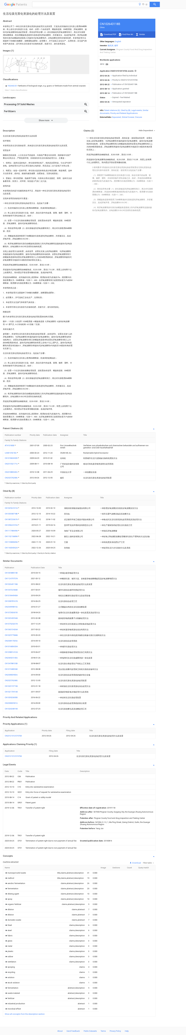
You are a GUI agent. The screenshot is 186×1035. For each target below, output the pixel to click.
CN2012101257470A (13, 736)
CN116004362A (11, 548)
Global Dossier (128, 117)
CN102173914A (11, 692)
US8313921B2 (11, 453)
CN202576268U (11, 478)
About (60, 1031)
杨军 (116, 45)
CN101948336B (11, 669)
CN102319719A (11, 686)
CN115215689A (11, 536)
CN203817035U (11, 641)
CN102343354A (11, 618)
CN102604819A (11, 709)
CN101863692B (11, 458)
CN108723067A (11, 519)
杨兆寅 (110, 45)
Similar (142, 34)
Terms (103, 1031)
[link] (45, 85)
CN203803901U (11, 703)
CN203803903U (11, 675)
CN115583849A (11, 542)
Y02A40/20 (12, 86)
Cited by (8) (125, 110)
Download (136, 863)
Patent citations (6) (112, 110)
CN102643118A (11, 584)
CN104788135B (11, 663)
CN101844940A (11, 595)
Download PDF (109, 34)
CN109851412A (11, 652)
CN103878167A (11, 601)
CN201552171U (11, 464)
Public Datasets (90, 1031)
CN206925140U (11, 658)
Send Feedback (73, 1031)
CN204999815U (11, 607)
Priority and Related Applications (124, 113)
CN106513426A (11, 629)
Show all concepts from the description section (25, 1014)
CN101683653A (11, 646)
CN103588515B (11, 573)
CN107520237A (11, 624)
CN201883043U (11, 472)
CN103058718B (11, 514)
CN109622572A (11, 525)
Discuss (138, 117)
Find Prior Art (127, 34)
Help (127, 1031)
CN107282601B (11, 612)
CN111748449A (11, 531)
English (118, 41)
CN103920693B (11, 697)
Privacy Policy (115, 1031)
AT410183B (10, 445)
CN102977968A (11, 635)
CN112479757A (11, 578)
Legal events (136, 110)
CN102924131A (11, 508)
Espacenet (116, 117)
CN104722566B (11, 590)
